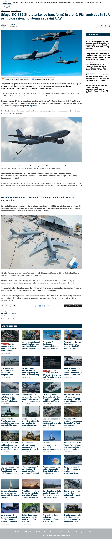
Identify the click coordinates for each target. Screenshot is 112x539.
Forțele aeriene (78, 2)
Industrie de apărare (16, 11)
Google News (46, 306)
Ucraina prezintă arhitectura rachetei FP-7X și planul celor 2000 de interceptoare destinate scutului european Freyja (9, 518)
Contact (70, 532)
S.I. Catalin (12, 24)
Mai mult (99, 2)
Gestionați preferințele (57, 532)
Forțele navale (89, 2)
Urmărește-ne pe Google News (44, 79)
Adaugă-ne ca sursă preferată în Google (17, 79)
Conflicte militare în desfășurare (45, 2)
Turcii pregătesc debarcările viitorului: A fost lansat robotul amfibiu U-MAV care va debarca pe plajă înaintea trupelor (52, 398)
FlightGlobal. (34, 106)
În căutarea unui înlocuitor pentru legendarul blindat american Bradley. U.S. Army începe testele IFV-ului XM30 (31, 446)
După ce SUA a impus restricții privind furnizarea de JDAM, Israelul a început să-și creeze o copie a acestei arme (73, 398)
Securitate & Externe (19, 2)
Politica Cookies (41, 532)
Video (31, 2)
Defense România (5, 11)
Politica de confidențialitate (24, 532)
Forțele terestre (64, 2)
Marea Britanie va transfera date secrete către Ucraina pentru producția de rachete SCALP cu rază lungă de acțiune (31, 398)
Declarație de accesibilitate (85, 532)
